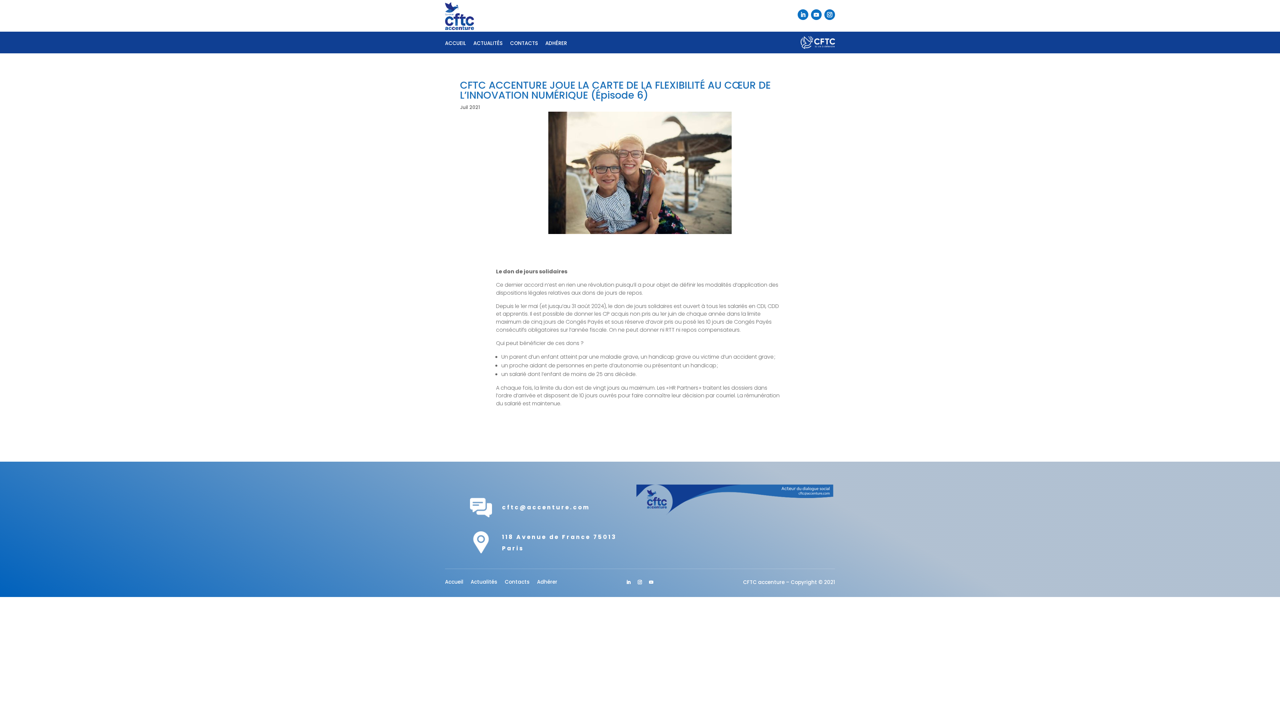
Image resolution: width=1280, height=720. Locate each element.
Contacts (524, 44)
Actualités (488, 44)
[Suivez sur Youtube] (816, 14)
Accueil (455, 44)
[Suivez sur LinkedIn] (803, 14)
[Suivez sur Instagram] (829, 14)
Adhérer (556, 44)
